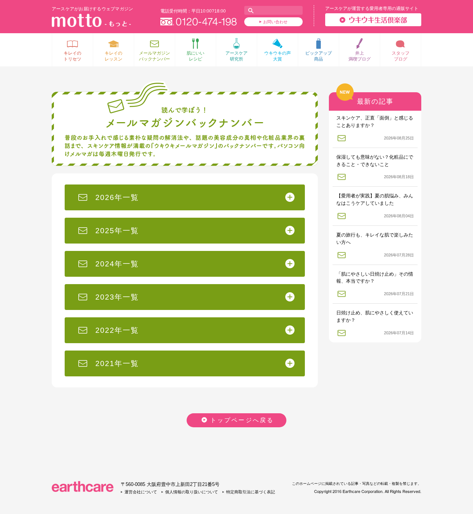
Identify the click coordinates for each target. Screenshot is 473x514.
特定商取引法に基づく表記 (250, 492)
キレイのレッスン (113, 56)
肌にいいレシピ (195, 56)
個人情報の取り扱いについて (191, 492)
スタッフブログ (400, 56)
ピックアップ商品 (318, 56)
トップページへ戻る (242, 420)
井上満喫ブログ (359, 56)
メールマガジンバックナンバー (154, 56)
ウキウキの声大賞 (277, 56)
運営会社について (141, 492)
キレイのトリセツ (72, 56)
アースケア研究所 (236, 56)
